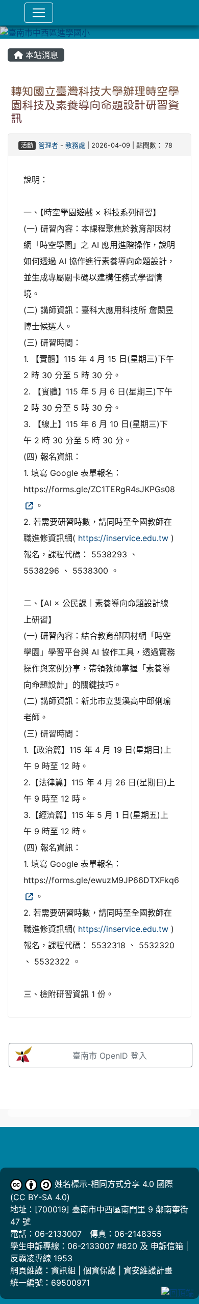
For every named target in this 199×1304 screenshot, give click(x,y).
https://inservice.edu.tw (123, 538)
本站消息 (40, 55)
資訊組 (63, 1270)
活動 (27, 145)
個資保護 (99, 1270)
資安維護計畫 (147, 1270)
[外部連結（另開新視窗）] (28, 505)
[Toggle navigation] (38, 13)
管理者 (48, 145)
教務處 (75, 145)
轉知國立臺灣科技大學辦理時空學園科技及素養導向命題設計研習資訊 (95, 105)
